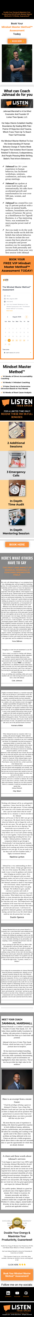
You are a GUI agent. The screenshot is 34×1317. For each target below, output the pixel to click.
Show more (9, 310)
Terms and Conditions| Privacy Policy (17, 1313)
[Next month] (26, 317)
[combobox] (17, 352)
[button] (17, 303)
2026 (19, 317)
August (15, 317)
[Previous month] (7, 317)
